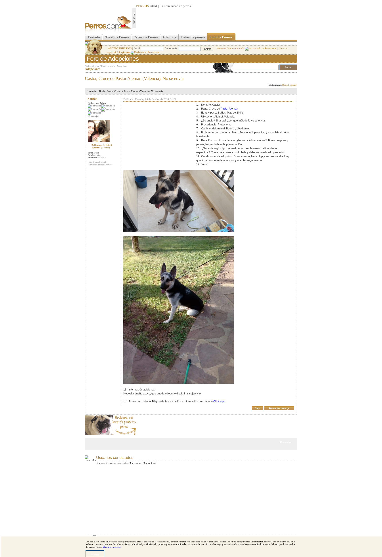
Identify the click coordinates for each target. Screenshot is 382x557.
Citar (257, 408)
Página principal (92, 66)
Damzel (285, 85)
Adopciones (122, 66)
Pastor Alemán (229, 108)
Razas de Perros (146, 37)
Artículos (169, 37)
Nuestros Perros (117, 37)
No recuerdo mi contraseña (231, 48)
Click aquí (219, 401)
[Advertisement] (216, 18)
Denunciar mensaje (279, 408)
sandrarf (293, 85)
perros (187, 6)
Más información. (112, 547)
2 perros (101, 147)
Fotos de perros (193, 37)
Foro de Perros (221, 37)
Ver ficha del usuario (98, 162)
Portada (94, 37)
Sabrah (92, 98)
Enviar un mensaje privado (101, 164)
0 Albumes (102, 145)
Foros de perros (108, 66)
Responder (288, 77)
